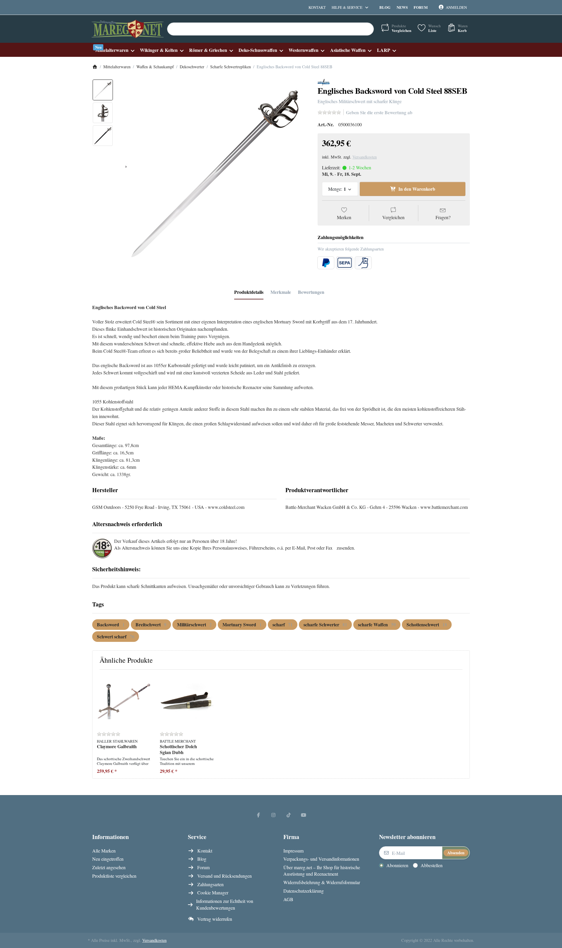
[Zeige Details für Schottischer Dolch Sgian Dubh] (187, 701)
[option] (103, 90)
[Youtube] (303, 814)
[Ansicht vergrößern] (213, 174)
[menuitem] (114, 50)
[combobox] (270, 29)
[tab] (248, 292)
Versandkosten (364, 157)
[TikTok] (288, 814)
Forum (421, 7)
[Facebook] (258, 814)
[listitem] (213, 174)
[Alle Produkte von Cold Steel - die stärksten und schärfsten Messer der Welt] (324, 81)
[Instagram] (273, 814)
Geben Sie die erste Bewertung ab (379, 112)
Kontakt (317, 7)
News (402, 7)
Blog (384, 7)
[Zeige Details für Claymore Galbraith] (124, 701)
